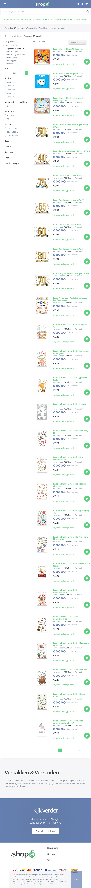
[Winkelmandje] (86, 4)
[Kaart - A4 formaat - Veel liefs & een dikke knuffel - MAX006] (42, 308)
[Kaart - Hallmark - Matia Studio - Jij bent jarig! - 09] (42, 520)
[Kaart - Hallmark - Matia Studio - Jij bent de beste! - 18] (42, 387)
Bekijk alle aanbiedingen (45, 831)
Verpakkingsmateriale (47, 28)
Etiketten (10, 63)
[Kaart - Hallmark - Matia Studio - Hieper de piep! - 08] (42, 493)
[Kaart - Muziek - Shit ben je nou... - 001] (42, 82)
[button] (78, 4)
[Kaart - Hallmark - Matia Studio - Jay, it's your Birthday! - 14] (42, 361)
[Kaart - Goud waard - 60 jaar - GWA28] (42, 233)
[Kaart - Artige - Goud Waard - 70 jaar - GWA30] (42, 282)
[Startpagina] (6, 36)
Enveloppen (11, 60)
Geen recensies (72, 55)
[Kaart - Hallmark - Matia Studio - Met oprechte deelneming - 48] (42, 730)
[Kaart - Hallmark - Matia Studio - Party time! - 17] (42, 414)
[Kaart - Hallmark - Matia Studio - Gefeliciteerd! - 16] (42, 600)
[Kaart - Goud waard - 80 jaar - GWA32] (42, 258)
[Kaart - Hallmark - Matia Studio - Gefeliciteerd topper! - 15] (42, 573)
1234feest (68, 51)
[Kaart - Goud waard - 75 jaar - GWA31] (42, 184)
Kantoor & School (15, 36)
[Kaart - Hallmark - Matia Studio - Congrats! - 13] (42, 334)
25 (79, 750)
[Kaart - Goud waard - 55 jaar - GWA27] (42, 209)
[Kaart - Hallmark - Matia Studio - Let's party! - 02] (42, 440)
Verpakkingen (63, 28)
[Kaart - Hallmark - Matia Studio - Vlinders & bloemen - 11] (42, 547)
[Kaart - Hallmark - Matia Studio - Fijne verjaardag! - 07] (42, 467)
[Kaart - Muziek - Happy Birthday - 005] (42, 58)
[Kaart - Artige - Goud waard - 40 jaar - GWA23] (42, 160)
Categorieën (10, 41)
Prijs (6, 68)
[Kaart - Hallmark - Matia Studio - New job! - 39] (42, 678)
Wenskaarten (31, 28)
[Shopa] (42, 4)
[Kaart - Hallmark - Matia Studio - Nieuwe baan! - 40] (42, 704)
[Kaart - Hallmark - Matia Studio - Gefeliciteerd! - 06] (42, 626)
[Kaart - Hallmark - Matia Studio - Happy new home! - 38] (42, 653)
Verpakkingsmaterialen (16, 54)
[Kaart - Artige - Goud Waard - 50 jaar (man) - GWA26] (42, 134)
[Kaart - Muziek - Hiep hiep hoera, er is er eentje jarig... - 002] (42, 108)
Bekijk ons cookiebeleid (45, 884)
